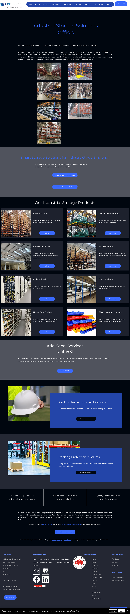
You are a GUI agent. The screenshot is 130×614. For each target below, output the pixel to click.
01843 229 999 (11, 580)
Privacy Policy (96, 592)
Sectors (94, 580)
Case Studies (96, 574)
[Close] (128, 610)
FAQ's (94, 586)
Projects (94, 571)
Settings (112, 611)
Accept (122, 611)
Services (95, 568)
